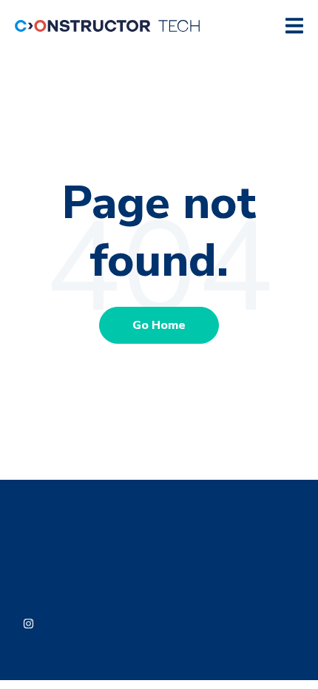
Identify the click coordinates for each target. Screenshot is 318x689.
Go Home (159, 325)
